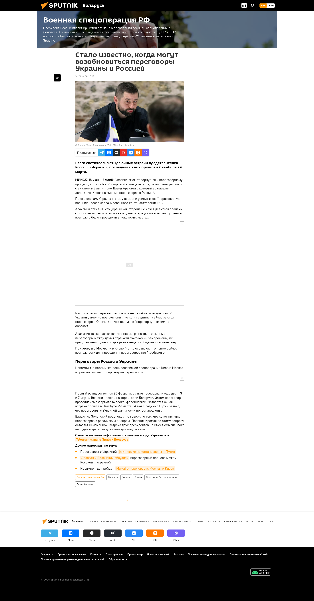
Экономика (161, 521)
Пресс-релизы (114, 554)
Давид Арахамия (85, 484)
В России (126, 521)
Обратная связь (118, 559)
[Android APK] (260, 572)
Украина (126, 477)
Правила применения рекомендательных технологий (72, 559)
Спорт (261, 521)
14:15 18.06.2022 (84, 76)
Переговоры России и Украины (161, 477)
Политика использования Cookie (249, 554)
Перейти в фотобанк (124, 145)
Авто (249, 521)
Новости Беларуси (103, 521)
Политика (113, 477)
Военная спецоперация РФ (90, 477)
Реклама (179, 554)
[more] (57, 77)
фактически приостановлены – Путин (146, 451)
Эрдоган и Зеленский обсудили (104, 458)
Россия (138, 477)
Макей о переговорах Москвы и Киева (145, 468)
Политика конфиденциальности (206, 554)
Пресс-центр (135, 554)
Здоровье (214, 521)
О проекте (47, 554)
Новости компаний (158, 554)
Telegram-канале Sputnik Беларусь (102, 439)
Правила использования (71, 554)
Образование (233, 521)
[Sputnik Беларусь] (60, 10)
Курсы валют (182, 521)
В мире (199, 521)
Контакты (95, 554)
